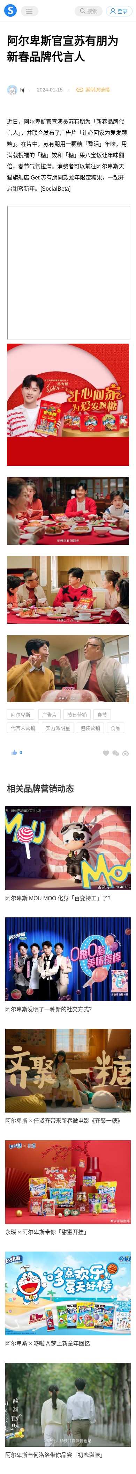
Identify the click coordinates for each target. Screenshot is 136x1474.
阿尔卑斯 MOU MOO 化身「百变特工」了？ (59, 898)
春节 (102, 715)
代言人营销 (23, 728)
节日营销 (77, 715)
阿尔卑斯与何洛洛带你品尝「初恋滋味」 (55, 1455)
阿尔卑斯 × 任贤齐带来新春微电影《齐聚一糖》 (64, 1121)
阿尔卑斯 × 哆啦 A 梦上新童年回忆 (47, 1344)
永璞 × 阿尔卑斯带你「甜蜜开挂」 (47, 1232)
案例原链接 (97, 90)
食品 (115, 728)
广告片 (49, 715)
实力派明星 (58, 728)
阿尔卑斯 (20, 715)
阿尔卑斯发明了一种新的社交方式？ (50, 1009)
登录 (122, 11)
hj (22, 90)
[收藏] (106, 753)
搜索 (92, 11)
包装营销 (90, 728)
